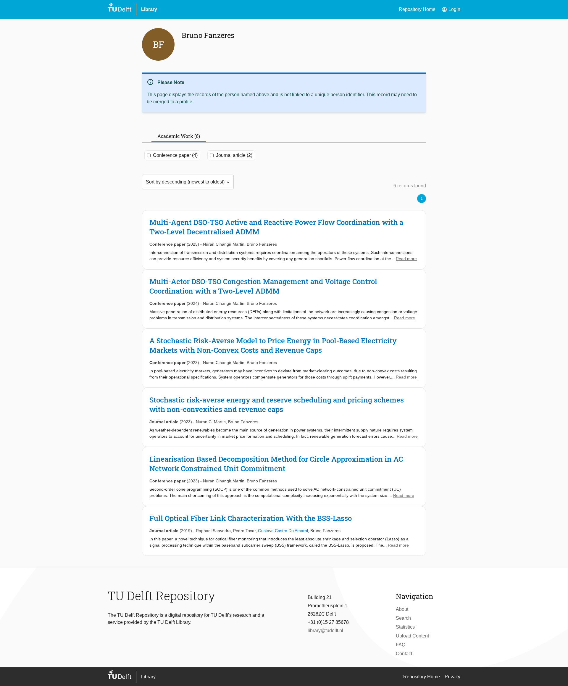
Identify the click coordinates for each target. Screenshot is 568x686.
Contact (404, 653)
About (402, 609)
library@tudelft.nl (325, 630)
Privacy (452, 676)
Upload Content (412, 635)
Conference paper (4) (175, 155)
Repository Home (417, 9)
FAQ (400, 644)
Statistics (405, 626)
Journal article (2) (234, 155)
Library (149, 9)
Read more (406, 258)
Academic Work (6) (178, 136)
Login (450, 9)
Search (403, 618)
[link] (284, 239)
